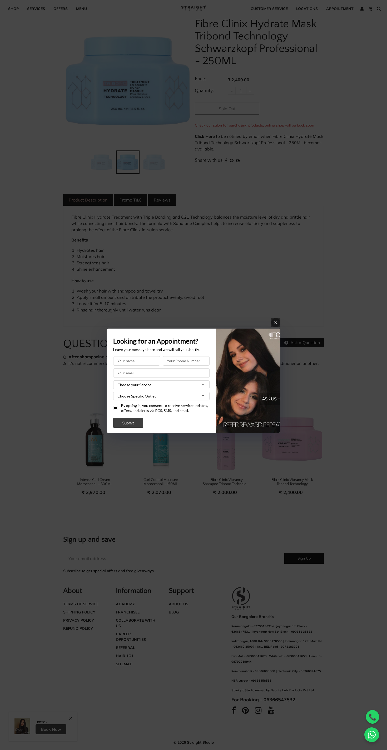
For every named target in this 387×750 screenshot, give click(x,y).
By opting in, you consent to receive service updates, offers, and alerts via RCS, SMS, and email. (164, 408)
